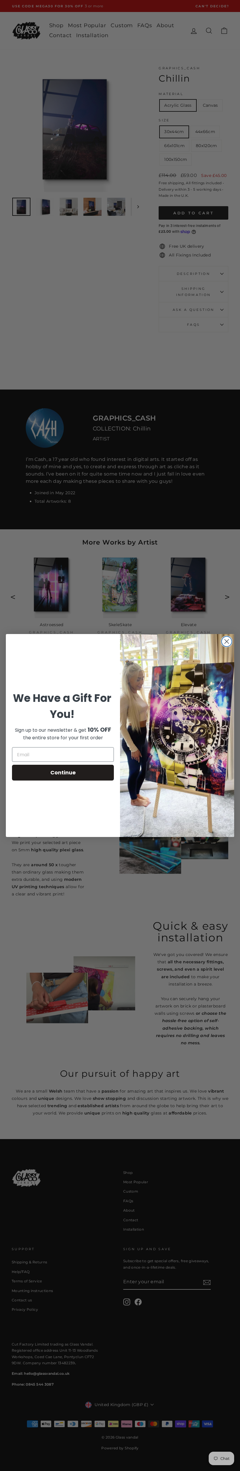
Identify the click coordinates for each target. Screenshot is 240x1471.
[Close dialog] (227, 641)
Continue (63, 772)
